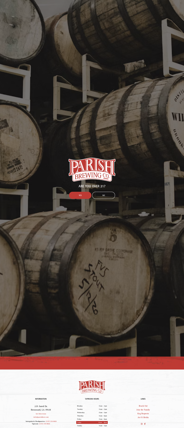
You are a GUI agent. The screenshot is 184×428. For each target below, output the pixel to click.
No (103, 231)
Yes (80, 231)
